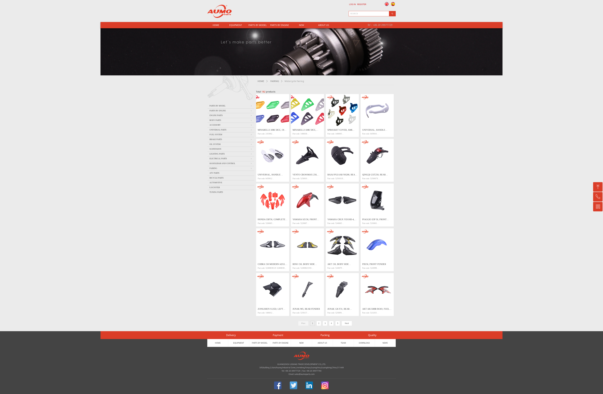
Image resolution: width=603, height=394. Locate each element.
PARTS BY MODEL (257, 25)
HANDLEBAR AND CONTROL (230, 163)
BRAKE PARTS (230, 139)
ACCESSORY (230, 125)
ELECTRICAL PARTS (230, 159)
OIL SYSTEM (230, 144)
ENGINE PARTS (230, 115)
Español (393, 4)
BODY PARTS (230, 120)
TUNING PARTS (216, 192)
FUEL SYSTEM (230, 134)
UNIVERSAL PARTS (230, 130)
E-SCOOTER (214, 187)
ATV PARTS (214, 173)
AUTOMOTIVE (215, 183)
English (386, 4)
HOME (261, 81)
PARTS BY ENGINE (279, 25)
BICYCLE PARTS (216, 178)
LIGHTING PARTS (230, 154)
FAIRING (274, 81)
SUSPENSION (230, 149)
